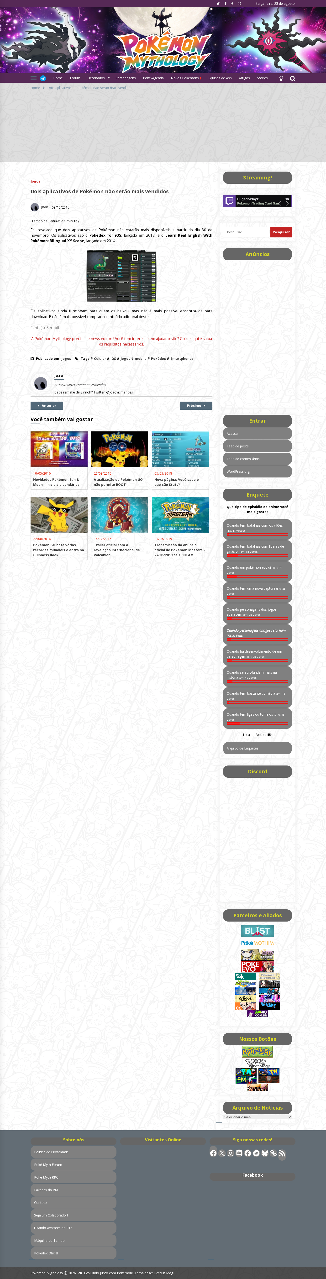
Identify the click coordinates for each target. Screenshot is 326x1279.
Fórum (75, 78)
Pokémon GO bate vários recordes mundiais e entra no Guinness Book (58, 550)
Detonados (96, 78)
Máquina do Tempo (49, 1240)
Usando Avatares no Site (53, 1228)
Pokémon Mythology (47, 1273)
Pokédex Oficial (46, 1253)
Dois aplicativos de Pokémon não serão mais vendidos (100, 191)
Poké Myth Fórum (48, 1164)
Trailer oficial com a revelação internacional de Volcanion (117, 550)
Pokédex (158, 358)
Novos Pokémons (185, 78)
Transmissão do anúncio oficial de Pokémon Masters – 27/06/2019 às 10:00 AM (179, 550)
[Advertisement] (163, 128)
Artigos (244, 78)
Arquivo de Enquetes (242, 748)
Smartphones (182, 358)
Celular (100, 358)
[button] (281, 78)
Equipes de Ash (220, 78)
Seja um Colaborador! (51, 1215)
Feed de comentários (243, 458)
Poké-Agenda (153, 78)
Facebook (252, 1175)
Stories (262, 78)
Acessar (233, 433)
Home (58, 78)
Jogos (35, 181)
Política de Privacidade (51, 1152)
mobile (141, 358)
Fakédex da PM (46, 1190)
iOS (113, 358)
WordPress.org (238, 471)
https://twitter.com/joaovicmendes (80, 385)
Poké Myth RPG (46, 1177)
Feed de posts (238, 446)
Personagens (126, 78)
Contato (40, 1202)
